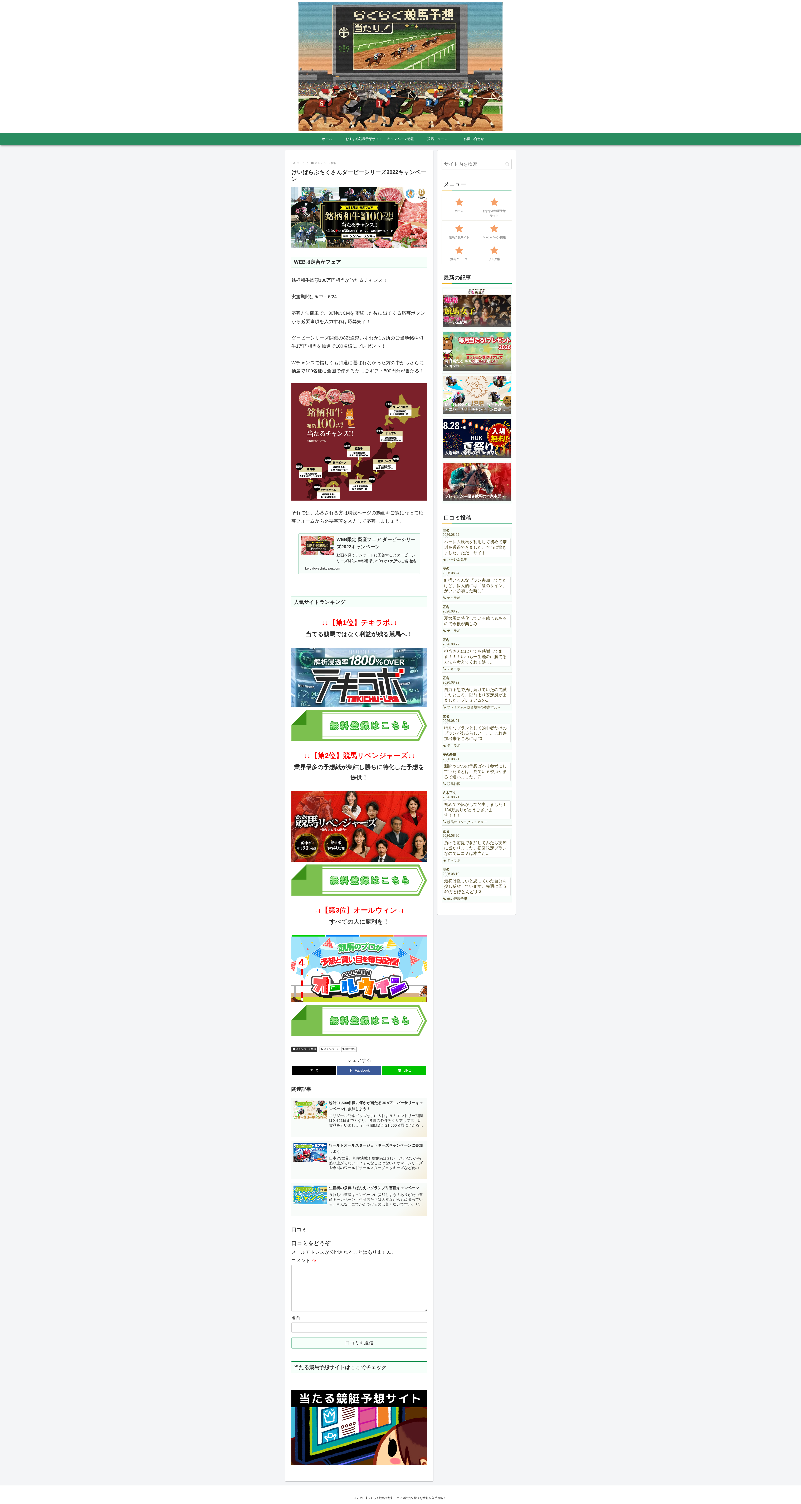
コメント (303, 1260)
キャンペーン (331, 1049)
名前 (296, 1318)
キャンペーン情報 (306, 1049)
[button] (507, 164)
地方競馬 (350, 1049)
